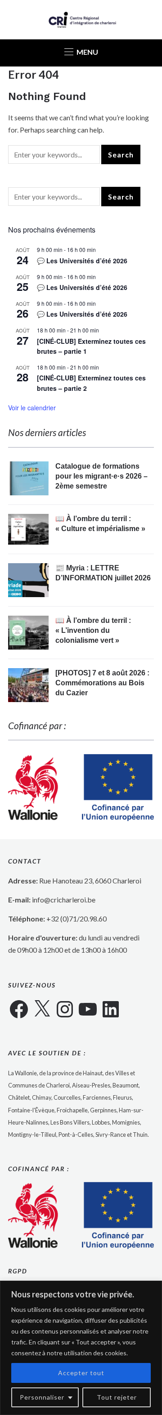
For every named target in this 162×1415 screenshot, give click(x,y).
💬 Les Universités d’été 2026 (82, 260)
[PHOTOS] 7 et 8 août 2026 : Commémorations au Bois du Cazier (102, 683)
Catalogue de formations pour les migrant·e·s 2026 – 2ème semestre (101, 476)
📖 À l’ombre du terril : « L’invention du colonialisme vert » (93, 631)
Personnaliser (42, 1397)
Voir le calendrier (32, 407)
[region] (81, 1348)
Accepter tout (81, 1373)
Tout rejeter (117, 1397)
